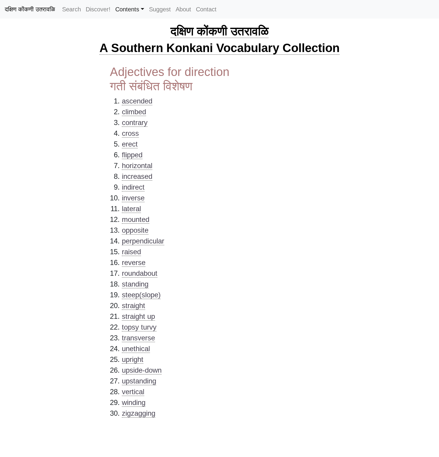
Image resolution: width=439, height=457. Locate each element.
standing (135, 284)
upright (132, 359)
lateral (131, 209)
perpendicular (143, 241)
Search (71, 9)
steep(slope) (141, 295)
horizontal (137, 166)
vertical (133, 392)
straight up (138, 316)
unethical (136, 349)
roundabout (139, 273)
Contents (127, 9)
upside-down (142, 370)
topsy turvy (139, 327)
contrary (135, 122)
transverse (138, 338)
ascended (137, 101)
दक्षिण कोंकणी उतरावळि (30, 9)
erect (130, 144)
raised (131, 252)
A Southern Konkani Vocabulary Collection (219, 47)
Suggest (160, 9)
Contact (206, 9)
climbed (134, 112)
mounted (135, 219)
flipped (132, 155)
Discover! (98, 9)
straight (133, 305)
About (183, 9)
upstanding (139, 381)
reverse (133, 262)
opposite (135, 230)
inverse (133, 198)
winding (133, 402)
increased (137, 176)
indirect (133, 187)
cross (130, 133)
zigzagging (138, 413)
